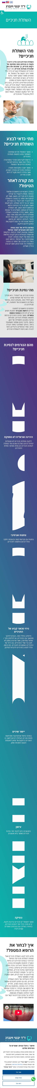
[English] (7, 3)
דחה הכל (18, 1083)
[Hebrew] (11, 3)
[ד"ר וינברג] (18, 5)
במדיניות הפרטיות (17, 1064)
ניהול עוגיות (18, 1078)
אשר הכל (18, 1072)
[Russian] (3, 3)
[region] (18, 1065)
